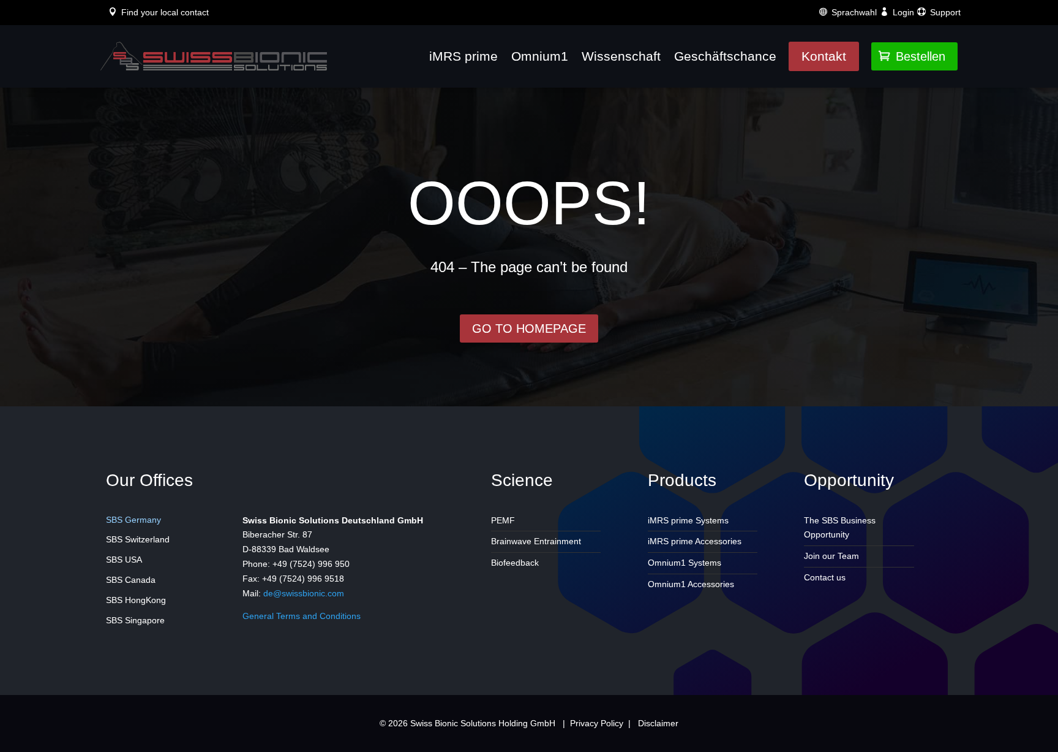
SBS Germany (133, 520)
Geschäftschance (725, 56)
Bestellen (912, 56)
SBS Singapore (135, 620)
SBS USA (124, 559)
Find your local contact (165, 12)
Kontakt (823, 56)
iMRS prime (463, 56)
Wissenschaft (621, 56)
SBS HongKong (136, 600)
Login (903, 12)
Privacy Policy (596, 723)
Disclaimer (658, 723)
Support (945, 12)
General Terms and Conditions (301, 616)
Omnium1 (539, 56)
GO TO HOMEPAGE (529, 328)
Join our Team (831, 556)
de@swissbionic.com (303, 593)
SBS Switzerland (138, 539)
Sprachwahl (854, 12)
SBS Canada (131, 580)
